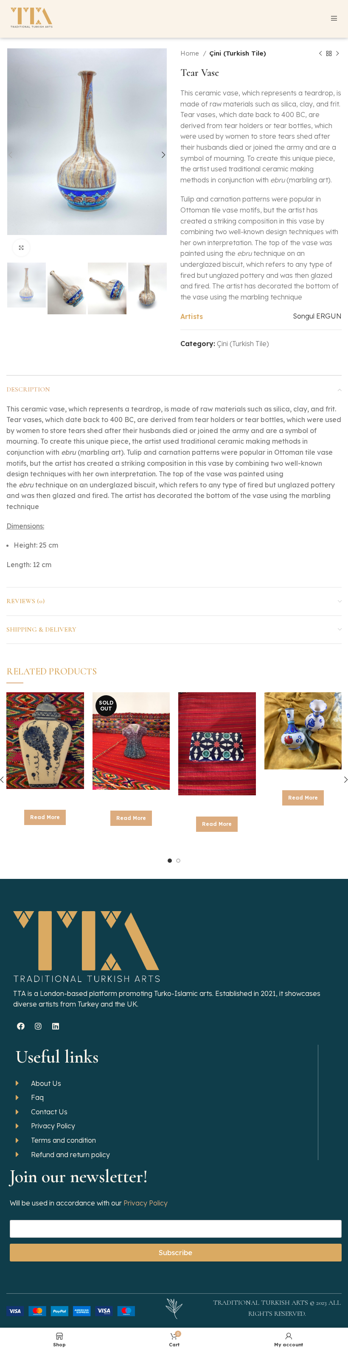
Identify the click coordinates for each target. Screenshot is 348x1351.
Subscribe (175, 1252)
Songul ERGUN (317, 316)
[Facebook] (20, 1026)
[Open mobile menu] (334, 18)
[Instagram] (38, 1026)
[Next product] (337, 53)
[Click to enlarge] (21, 247)
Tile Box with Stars (217, 804)
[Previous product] (320, 53)
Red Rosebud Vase (303, 778)
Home (190, 53)
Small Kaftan (131, 798)
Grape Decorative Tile (45, 798)
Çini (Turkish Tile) (237, 53)
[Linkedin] (55, 1026)
